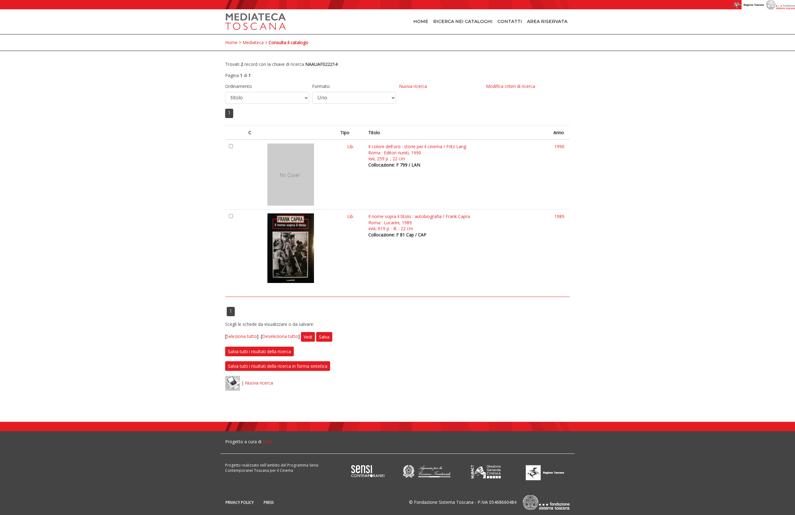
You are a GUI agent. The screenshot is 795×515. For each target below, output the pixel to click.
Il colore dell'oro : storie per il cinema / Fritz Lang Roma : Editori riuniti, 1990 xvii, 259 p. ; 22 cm (417, 153)
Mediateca (253, 42)
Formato (321, 86)
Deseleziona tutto (280, 336)
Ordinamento (238, 86)
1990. (559, 146)
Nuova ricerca (413, 86)
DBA (267, 441)
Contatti (509, 21)
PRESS (269, 502)
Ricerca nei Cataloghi (463, 21)
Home (420, 21)
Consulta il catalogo (288, 42)
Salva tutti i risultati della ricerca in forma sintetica (277, 366)
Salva (324, 337)
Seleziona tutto (241, 336)
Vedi (308, 337)
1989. (559, 216)
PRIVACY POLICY (239, 502)
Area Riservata (547, 21)
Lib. (350, 146)
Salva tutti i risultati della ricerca (259, 351)
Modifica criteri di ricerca (510, 86)
